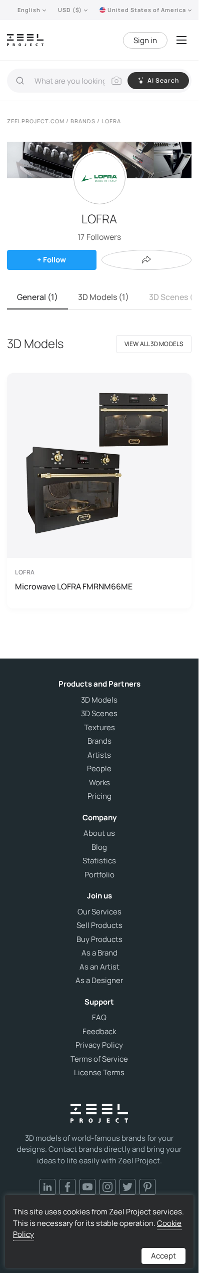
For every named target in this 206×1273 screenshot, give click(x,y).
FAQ (99, 1018)
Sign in (145, 40)
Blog (99, 847)
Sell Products (99, 925)
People (99, 769)
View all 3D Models (153, 344)
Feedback (99, 1032)
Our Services (100, 912)
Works (99, 783)
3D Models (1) (103, 296)
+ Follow (51, 259)
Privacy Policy (99, 1045)
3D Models (99, 700)
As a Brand (100, 953)
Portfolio (99, 875)
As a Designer (99, 981)
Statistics (99, 861)
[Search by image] (117, 81)
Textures (99, 728)
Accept (163, 1255)
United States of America (147, 10)
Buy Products (99, 939)
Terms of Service (99, 1059)
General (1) (37, 296)
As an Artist (100, 967)
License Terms (99, 1073)
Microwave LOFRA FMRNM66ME (73, 586)
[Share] (147, 260)
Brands (100, 741)
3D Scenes (99, 714)
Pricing (100, 796)
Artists (99, 755)
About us (99, 833)
